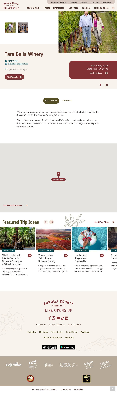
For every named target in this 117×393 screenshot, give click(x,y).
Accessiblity (78, 389)
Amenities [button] (67, 100)
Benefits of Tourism (53, 337)
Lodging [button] (86, 8)
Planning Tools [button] (101, 8)
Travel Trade (94, 2)
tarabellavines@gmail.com (18, 64)
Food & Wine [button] (33, 8)
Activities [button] (73, 8)
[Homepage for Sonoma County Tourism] (10, 5)
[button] (113, 8)
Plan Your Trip (74, 324)
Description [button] (51, 100)
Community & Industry (59, 2)
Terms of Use (65, 389)
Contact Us (41, 324)
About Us (69, 337)
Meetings (84, 2)
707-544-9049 (13, 61)
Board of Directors (57, 324)
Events (47, 8)
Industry (32, 332)
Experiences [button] (58, 8)
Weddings (74, 2)
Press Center (106, 2)
